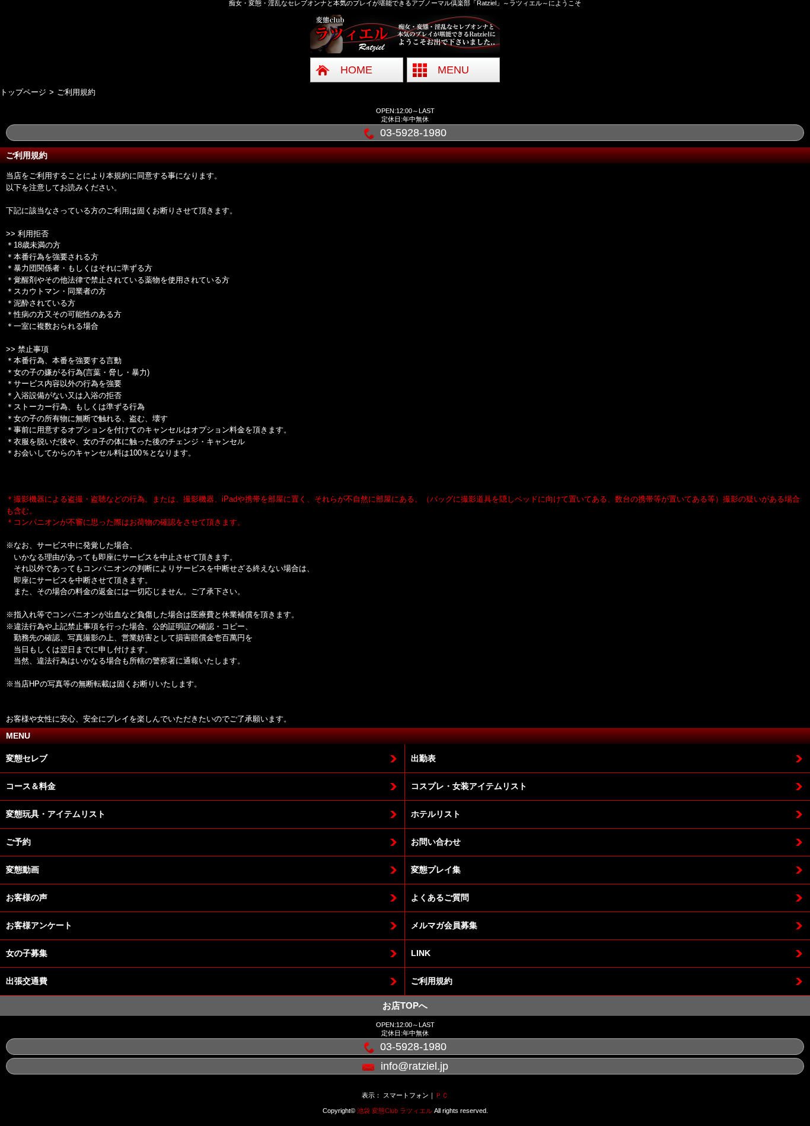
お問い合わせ (436, 841)
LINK (420, 953)
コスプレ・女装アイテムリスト (469, 786)
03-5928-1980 (413, 133)
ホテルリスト (436, 814)
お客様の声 (26, 897)
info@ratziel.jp (414, 1066)
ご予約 (18, 841)
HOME (356, 70)
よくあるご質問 (440, 897)
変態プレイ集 (436, 869)
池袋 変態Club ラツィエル (394, 1110)
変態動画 (22, 869)
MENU (453, 70)
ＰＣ (441, 1095)
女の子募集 (26, 953)
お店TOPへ (405, 1005)
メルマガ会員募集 (444, 925)
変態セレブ (26, 758)
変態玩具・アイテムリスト (56, 814)
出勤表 (423, 758)
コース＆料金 (31, 786)
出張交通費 (26, 981)
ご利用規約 (431, 981)
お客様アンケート (39, 925)
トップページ (23, 92)
